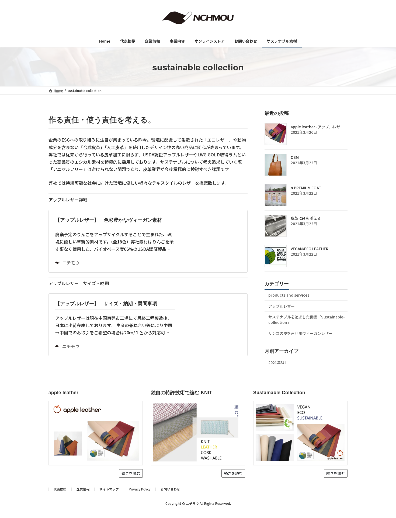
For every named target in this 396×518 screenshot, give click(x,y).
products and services (288, 295)
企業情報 (83, 489)
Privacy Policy (140, 489)
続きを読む (130, 473)
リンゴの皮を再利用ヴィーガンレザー (300, 333)
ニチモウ (70, 262)
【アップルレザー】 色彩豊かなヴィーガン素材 (111, 219)
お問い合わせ (170, 489)
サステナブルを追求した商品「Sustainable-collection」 (306, 319)
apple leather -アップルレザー (317, 126)
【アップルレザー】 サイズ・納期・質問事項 (106, 303)
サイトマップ (109, 489)
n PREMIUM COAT (306, 187)
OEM (295, 157)
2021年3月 (277, 362)
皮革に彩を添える (306, 218)
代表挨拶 (60, 489)
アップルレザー (281, 306)
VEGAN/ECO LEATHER (309, 248)
